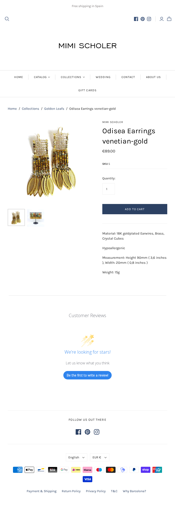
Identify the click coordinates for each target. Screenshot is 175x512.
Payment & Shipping (42, 491)
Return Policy (71, 491)
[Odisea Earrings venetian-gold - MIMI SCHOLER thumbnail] (16, 217)
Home (12, 109)
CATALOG (40, 77)
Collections (30, 109)
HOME (18, 77)
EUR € (97, 457)
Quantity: (108, 178)
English (73, 457)
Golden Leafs (54, 109)
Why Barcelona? (134, 491)
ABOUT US (153, 77)
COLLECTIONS (71, 77)
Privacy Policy (96, 491)
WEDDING (103, 77)
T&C (114, 491)
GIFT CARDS (87, 90)
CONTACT (128, 77)
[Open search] (7, 19)
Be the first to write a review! (87, 375)
